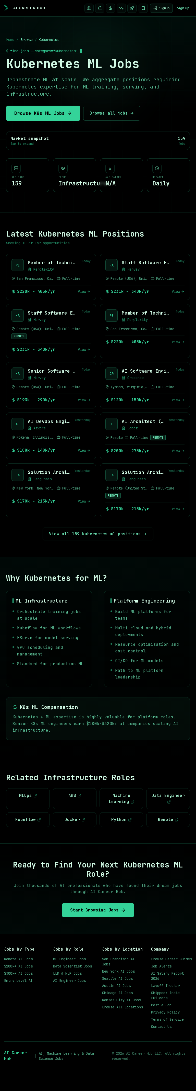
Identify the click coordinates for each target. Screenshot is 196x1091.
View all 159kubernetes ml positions (95, 534)
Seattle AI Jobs (117, 978)
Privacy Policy (165, 1012)
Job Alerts (161, 966)
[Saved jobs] (143, 8)
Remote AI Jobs (18, 959)
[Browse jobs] (89, 8)
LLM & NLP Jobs (67, 973)
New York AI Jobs (118, 971)
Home (10, 39)
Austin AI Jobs (116, 985)
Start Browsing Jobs (94, 910)
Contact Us (161, 1026)
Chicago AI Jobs (117, 992)
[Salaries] (110, 8)
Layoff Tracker (165, 985)
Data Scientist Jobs (72, 966)
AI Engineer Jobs (69, 980)
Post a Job (161, 1005)
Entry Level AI (18, 980)
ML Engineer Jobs (69, 959)
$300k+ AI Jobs (18, 973)
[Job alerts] (99, 8)
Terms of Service (167, 1019)
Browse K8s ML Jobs (39, 113)
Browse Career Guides (171, 959)
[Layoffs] (121, 8)
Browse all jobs (109, 113)
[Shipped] (132, 8)
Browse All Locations (122, 1007)
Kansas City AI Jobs (121, 1000)
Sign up (183, 8)
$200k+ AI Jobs (18, 966)
